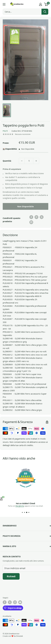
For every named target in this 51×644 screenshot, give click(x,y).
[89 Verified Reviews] (25, 488)
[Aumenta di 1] (36, 161)
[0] (46, 4)
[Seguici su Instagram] (15, 602)
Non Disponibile (25, 206)
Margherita (20, 506)
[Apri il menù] (4, 4)
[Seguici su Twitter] (10, 602)
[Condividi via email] (31, 222)
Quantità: (7, 161)
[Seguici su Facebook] (5, 602)
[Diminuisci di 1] (22, 161)
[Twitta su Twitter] (42, 217)
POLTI (5, 131)
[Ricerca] (44, 12)
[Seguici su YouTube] (20, 602)
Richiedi (11, 576)
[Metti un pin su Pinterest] (36, 217)
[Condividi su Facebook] (31, 217)
